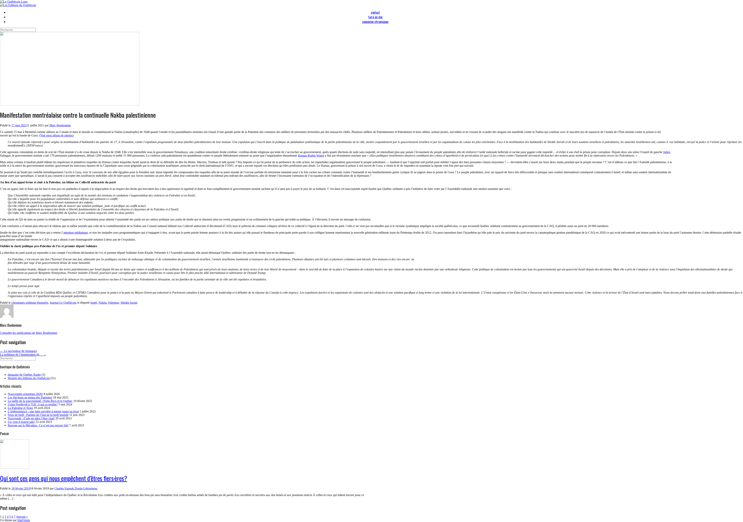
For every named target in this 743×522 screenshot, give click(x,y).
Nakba (102, 302)
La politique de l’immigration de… (23, 354)
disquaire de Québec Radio (24, 374)
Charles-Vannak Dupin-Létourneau (75, 488)
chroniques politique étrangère (29, 302)
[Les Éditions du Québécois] (18, 5)
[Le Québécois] (13, 1)
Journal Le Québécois (63, 302)
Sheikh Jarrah (129, 302)
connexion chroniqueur (375, 21)
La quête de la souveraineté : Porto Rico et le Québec (40, 401)
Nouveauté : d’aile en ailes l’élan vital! (31, 418)
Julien (666, 152)
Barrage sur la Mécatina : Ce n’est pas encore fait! (38, 425)
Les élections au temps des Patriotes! (30, 397)
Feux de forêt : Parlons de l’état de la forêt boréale (38, 415)
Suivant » (22, 516)
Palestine (113, 302)
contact (375, 12)
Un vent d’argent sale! (21, 421)
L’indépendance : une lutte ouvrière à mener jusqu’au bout (43, 411)
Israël (93, 302)
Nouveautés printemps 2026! (25, 394)
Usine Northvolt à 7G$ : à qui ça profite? (33, 404)
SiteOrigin (23, 520)
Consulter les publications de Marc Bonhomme (28, 332)
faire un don (375, 17)
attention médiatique (75, 232)
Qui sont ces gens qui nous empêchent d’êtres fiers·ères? (63, 478)
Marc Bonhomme (60, 125)
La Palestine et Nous (20, 408)
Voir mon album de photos (56, 135)
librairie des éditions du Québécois (29, 378)
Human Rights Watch (311, 155)
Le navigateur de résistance (18, 351)
